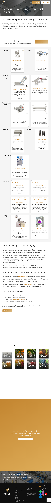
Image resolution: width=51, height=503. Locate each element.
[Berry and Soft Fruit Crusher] (40, 75)
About (16, 487)
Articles (16, 495)
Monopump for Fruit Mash (19, 118)
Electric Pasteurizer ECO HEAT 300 (19, 205)
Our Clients (17, 492)
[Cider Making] (7, 364)
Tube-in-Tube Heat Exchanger (39, 118)
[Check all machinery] (7, 353)
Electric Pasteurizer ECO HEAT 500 (39, 205)
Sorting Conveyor (42, 64)
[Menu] (31, 2)
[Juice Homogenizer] (20, 155)
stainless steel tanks (23, 276)
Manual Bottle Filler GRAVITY (39, 231)
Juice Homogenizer (19, 170)
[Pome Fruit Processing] (31, 353)
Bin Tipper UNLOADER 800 (17, 64)
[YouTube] (46, 494)
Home (16, 485)
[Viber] (43, 491)
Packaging (17, 493)
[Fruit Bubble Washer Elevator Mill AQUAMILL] (20, 75)
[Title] (4, 2)
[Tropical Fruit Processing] (44, 364)
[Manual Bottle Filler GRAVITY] (40, 215)
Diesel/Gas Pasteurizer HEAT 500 (20, 188)
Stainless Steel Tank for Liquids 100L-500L (42, 142)
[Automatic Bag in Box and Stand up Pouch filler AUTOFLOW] (20, 215)
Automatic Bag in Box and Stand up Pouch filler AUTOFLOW (19, 232)
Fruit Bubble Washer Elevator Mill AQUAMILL (20, 92)
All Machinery (17, 498)
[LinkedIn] (40, 497)
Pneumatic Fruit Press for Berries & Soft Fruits (17, 143)
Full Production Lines (19, 490)
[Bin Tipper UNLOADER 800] (17, 50)
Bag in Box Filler (28, 284)
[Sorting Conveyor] (42, 50)
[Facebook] (40, 494)
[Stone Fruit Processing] (19, 353)
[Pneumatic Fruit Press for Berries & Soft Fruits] (17, 129)
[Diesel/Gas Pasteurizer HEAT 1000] (40, 181)
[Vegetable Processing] (44, 353)
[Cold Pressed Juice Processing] (19, 364)
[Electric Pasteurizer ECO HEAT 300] (20, 197)
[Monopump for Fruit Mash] (20, 103)
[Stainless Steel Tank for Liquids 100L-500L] (42, 129)
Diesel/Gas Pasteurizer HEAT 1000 (40, 188)
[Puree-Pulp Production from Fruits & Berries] (31, 364)
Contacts (16, 497)
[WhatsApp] (40, 491)
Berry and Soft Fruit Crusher (40, 90)
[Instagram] (43, 494)
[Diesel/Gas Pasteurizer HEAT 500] (20, 181)
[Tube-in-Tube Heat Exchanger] (40, 103)
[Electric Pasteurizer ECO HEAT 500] (40, 197)
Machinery (17, 489)
